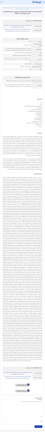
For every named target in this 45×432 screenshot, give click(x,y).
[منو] (1, 2)
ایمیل (41, 421)
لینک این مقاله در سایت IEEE (26, 66)
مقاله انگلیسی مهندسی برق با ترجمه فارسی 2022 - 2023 (31, 7)
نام (41, 416)
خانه (40, 7)
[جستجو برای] (43, 2)
